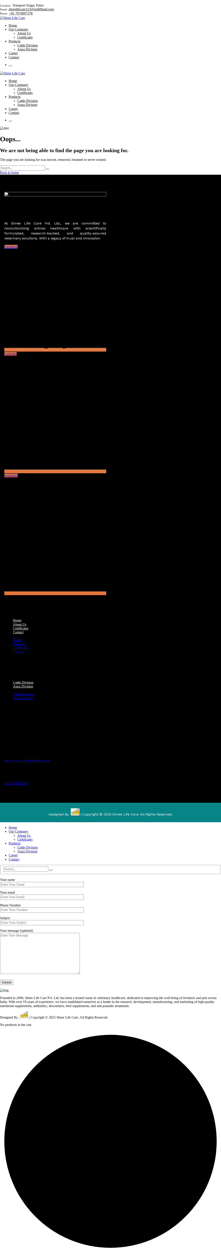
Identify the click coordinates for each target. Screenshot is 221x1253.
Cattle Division (23, 694)
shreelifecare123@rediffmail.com (31, 9)
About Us (19, 644)
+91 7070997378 (21, 13)
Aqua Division (23, 686)
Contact (18, 632)
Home (17, 640)
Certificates (20, 648)
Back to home (9, 172)
